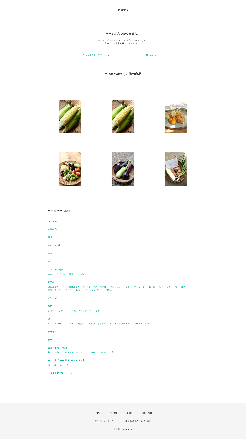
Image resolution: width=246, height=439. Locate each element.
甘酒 (97, 311)
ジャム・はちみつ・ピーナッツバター (83, 290)
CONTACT (147, 413)
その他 (80, 274)
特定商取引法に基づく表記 (138, 421)
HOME (97, 413)
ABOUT (113, 413)
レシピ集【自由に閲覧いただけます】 (66, 360)
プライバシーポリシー (105, 421)
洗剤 (112, 352)
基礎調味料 (53, 287)
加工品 (51, 282)
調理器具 (52, 331)
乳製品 (109, 290)
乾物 (183, 287)
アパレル (60, 274)
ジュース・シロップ (58, 311)
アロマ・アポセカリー (74, 352)
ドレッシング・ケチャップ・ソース (127, 287)
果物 (50, 253)
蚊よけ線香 (53, 352)
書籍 (71, 274)
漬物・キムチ (54, 290)
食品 (50, 274)
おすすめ (52, 221)
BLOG (129, 413)
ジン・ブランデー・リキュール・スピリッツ (132, 323)
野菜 (50, 237)
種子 (50, 339)
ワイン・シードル (56, 323)
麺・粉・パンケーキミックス (163, 287)
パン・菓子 (53, 298)
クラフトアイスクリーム (60, 373)
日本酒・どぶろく (97, 323)
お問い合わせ (150, 55)
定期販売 (52, 229)
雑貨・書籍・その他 (58, 348)
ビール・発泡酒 (77, 323)
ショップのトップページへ (96, 55)
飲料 (50, 306)
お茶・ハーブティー (81, 311)
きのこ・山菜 (54, 245)
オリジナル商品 (55, 269)
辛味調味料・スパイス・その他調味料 (87, 287)
